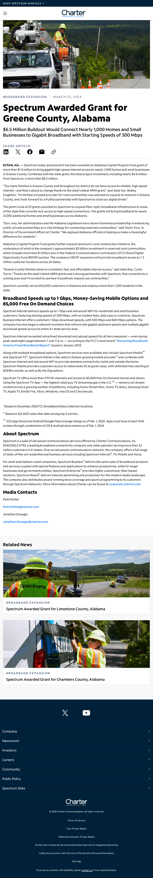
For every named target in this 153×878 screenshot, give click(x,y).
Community (11, 769)
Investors (9, 750)
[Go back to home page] (76, 803)
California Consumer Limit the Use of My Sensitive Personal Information (76, 853)
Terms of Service (76, 820)
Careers (8, 759)
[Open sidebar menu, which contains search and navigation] (6, 13)
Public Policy (11, 778)
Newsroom (10, 740)
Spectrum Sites (13, 788)
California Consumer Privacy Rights (76, 836)
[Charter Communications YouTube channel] (87, 712)
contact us (87, 870)
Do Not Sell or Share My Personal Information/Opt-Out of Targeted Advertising (76, 845)
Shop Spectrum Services (22, 3)
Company (9, 731)
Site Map (76, 861)
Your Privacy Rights (76, 828)
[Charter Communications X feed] (65, 712)
